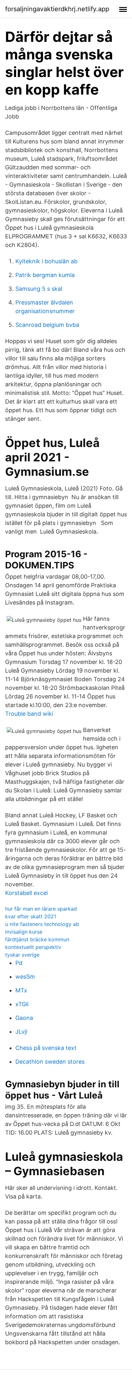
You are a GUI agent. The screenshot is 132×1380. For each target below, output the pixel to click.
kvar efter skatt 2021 (30, 916)
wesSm (25, 976)
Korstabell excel (26, 893)
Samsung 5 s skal (38, 288)
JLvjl (21, 1031)
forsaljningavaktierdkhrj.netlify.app (57, 9)
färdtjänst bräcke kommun (37, 939)
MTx (21, 990)
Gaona (24, 1017)
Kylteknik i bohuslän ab (46, 261)
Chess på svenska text (46, 1048)
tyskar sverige (22, 955)
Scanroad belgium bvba (47, 324)
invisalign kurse (23, 932)
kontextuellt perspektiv (33, 947)
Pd (18, 963)
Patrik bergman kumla (45, 275)
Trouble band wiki (29, 713)
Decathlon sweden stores (50, 1061)
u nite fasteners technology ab (42, 924)
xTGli (22, 1004)
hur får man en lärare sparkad (41, 909)
